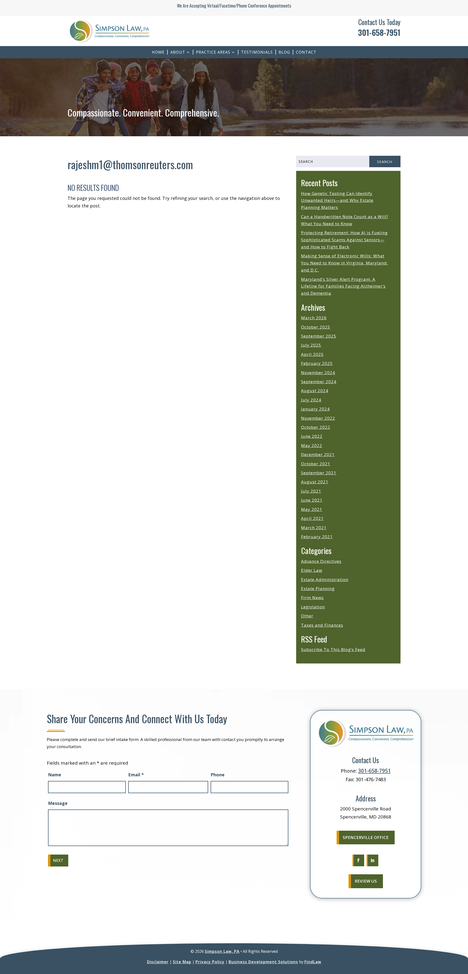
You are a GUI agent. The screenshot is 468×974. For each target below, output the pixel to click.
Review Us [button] (366, 881)
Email (136, 775)
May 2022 (311, 445)
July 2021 (311, 491)
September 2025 (318, 336)
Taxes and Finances (322, 625)
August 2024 (314, 390)
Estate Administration (324, 579)
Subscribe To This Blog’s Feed (333, 649)
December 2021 (318, 454)
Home (158, 52)
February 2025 (317, 363)
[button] (463, 939)
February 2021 (317, 536)
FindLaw (312, 961)
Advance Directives (321, 561)
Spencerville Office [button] (366, 837)
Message (58, 803)
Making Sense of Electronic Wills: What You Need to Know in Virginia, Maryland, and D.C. (344, 263)
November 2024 (318, 372)
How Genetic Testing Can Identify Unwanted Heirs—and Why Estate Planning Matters (337, 200)
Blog (284, 52)
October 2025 (315, 327)
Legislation (313, 607)
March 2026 (314, 318)
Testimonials (257, 52)
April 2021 (312, 518)
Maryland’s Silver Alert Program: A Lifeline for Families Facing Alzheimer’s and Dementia (343, 286)
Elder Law (311, 570)
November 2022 (318, 418)
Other (307, 616)
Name (54, 775)
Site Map (182, 961)
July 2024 (311, 400)
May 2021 (311, 509)
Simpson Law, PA (222, 951)
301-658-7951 (379, 32)
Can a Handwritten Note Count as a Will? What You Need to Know (344, 220)
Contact (306, 52)
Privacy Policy (209, 961)
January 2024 (315, 409)
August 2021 (314, 482)
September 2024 (318, 381)
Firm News (312, 597)
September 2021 (318, 473)
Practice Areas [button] (213, 52)
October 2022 (315, 427)
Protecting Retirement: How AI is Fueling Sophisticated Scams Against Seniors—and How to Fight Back (344, 240)
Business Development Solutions (263, 961)
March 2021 (314, 527)
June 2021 (311, 500)
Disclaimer (158, 961)
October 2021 (315, 464)
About (177, 52)
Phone (217, 775)
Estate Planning (318, 588)
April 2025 (312, 354)
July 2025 (311, 345)
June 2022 (311, 436)
